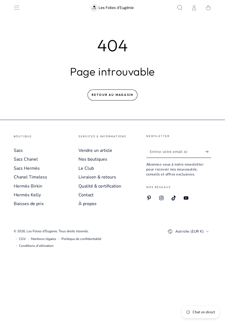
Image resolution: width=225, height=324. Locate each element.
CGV (22, 239)
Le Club (86, 168)
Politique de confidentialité (81, 239)
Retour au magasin (112, 95)
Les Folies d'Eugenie (42, 231)
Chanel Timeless (30, 177)
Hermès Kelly (27, 195)
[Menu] (17, 8)
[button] (180, 8)
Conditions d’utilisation (36, 246)
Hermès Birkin (28, 186)
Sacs (18, 150)
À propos (87, 204)
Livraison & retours (97, 177)
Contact (86, 195)
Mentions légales (43, 239)
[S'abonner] (208, 152)
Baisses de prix (29, 204)
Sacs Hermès (27, 168)
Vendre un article (95, 150)
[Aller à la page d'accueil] (112, 7)
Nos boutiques (92, 159)
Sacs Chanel (26, 159)
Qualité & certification (99, 186)
